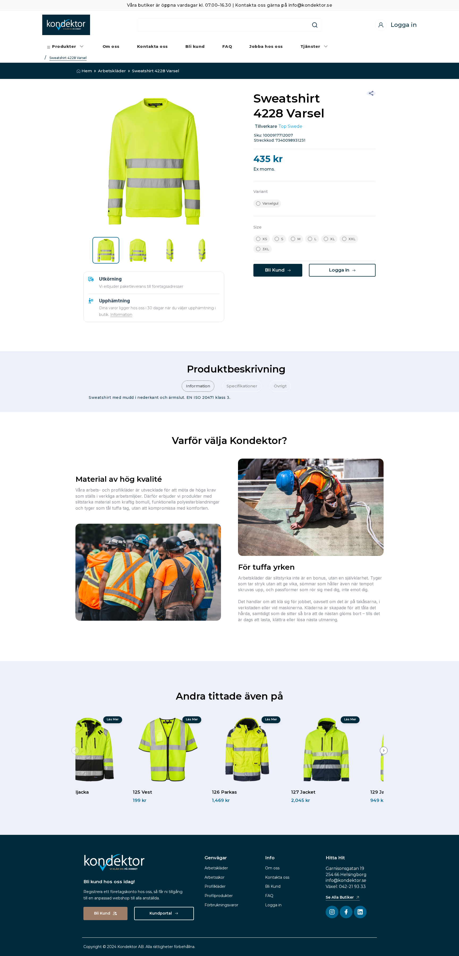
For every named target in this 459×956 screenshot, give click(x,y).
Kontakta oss (277, 877)
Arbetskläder (112, 70)
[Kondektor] (66, 25)
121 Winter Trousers (98, 792)
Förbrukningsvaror (221, 905)
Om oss (272, 868)
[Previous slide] (75, 750)
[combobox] (223, 25)
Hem (87, 70)
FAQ (269, 895)
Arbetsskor (214, 877)
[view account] (381, 25)
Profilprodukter (219, 895)
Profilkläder (215, 886)
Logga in (273, 905)
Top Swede (290, 126)
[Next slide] (384, 750)
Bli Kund (272, 886)
